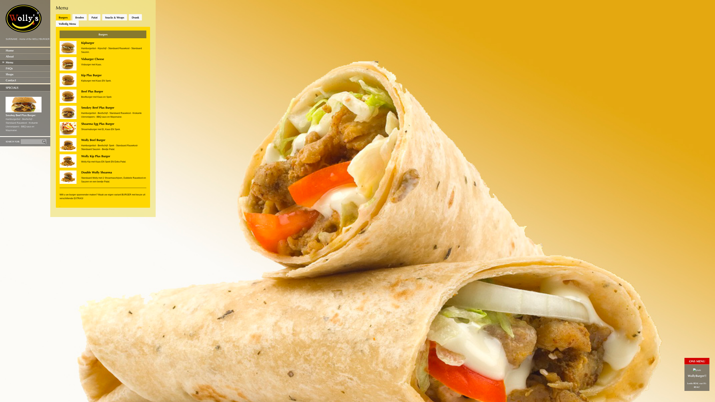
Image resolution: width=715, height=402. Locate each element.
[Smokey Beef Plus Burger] (24, 111)
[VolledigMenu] (67, 23)
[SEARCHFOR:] (13, 141)
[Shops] (25, 74)
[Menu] (25, 62)
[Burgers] (63, 17)
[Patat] (94, 17)
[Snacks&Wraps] (114, 17)
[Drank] (135, 17)
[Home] (25, 50)
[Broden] (79, 17)
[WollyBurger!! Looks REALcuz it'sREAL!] (696, 378)
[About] (25, 56)
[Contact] (25, 80)
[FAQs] (25, 68)
